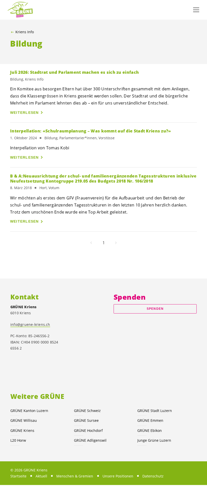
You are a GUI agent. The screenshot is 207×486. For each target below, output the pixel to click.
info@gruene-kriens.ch (30, 324)
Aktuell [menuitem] (41, 476)
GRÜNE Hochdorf (88, 430)
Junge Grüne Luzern (154, 440)
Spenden (155, 308)
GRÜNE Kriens (22, 430)
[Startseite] (20, 10)
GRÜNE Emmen (150, 420)
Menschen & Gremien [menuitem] (74, 476)
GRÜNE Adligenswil (90, 440)
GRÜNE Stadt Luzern (154, 410)
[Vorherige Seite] (91, 243)
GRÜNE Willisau (23, 420)
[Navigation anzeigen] (196, 10)
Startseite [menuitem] (18, 476)
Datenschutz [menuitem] (153, 476)
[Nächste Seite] (116, 243)
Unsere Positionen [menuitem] (117, 476)
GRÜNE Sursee (86, 420)
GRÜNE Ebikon (149, 430)
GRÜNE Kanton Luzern (29, 410)
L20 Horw (18, 440)
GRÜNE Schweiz (87, 410)
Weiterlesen (24, 113)
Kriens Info (24, 32)
